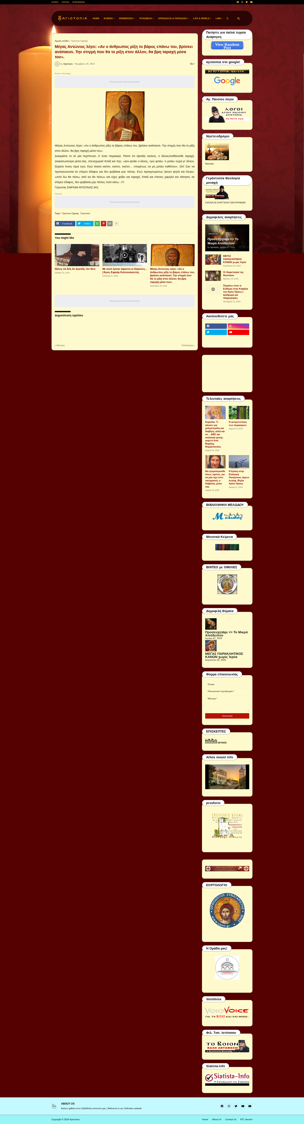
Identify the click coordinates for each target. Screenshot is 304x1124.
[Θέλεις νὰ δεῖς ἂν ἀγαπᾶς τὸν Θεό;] (77, 255)
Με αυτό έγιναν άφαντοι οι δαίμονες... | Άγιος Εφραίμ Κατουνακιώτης (124, 271)
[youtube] (251, 2)
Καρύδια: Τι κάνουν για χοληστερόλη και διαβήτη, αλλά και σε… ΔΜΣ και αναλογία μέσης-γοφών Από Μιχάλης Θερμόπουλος (215, 434)
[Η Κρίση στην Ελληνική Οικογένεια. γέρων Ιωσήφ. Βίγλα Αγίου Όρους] (239, 461)
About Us (216, 1119)
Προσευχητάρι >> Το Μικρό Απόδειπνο (223, 241)
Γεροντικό (85, 213)
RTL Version (246, 1119)
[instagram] (242, 2)
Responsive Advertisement (124, 81)
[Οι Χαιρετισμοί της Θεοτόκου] (213, 276)
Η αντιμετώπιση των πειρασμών (238, 423)
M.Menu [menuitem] (108, 18)
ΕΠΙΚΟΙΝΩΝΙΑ (79, 2)
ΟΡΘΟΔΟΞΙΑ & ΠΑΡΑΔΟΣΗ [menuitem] (172, 18)
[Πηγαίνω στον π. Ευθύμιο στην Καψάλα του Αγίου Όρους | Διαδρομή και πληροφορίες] (213, 289)
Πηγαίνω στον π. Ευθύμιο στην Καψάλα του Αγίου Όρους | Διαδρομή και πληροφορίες (235, 291)
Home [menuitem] (96, 18)
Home (205, 1119)
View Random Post (227, 45)
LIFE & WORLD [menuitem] (201, 18)
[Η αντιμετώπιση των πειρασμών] (239, 412)
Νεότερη (60, 345)
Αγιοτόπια (74, 1119)
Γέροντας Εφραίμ (79, 41)
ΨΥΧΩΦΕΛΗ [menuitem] (145, 18)
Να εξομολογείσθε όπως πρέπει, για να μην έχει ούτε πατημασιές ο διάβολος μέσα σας (215, 479)
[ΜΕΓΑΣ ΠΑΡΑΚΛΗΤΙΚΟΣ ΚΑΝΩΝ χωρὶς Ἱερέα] (213, 259)
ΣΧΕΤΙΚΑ (65, 2)
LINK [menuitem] (218, 18)
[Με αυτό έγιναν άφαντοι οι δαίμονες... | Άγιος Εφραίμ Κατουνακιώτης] (124, 255)
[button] (227, 18)
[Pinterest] (103, 223)
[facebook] (238, 2)
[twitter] (247, 2)
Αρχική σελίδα (62, 41)
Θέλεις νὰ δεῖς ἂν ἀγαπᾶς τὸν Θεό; (75, 269)
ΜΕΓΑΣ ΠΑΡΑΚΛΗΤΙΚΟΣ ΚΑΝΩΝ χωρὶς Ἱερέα (234, 259)
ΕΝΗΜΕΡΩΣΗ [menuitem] (126, 18)
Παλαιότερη (187, 345)
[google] (216, 338)
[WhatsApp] (97, 223)
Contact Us (230, 1119)
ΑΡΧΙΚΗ (54, 2)
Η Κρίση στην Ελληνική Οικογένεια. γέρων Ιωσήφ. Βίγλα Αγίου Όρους (239, 477)
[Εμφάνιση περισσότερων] (116, 223)
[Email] (110, 223)
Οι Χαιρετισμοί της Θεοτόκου (233, 274)
